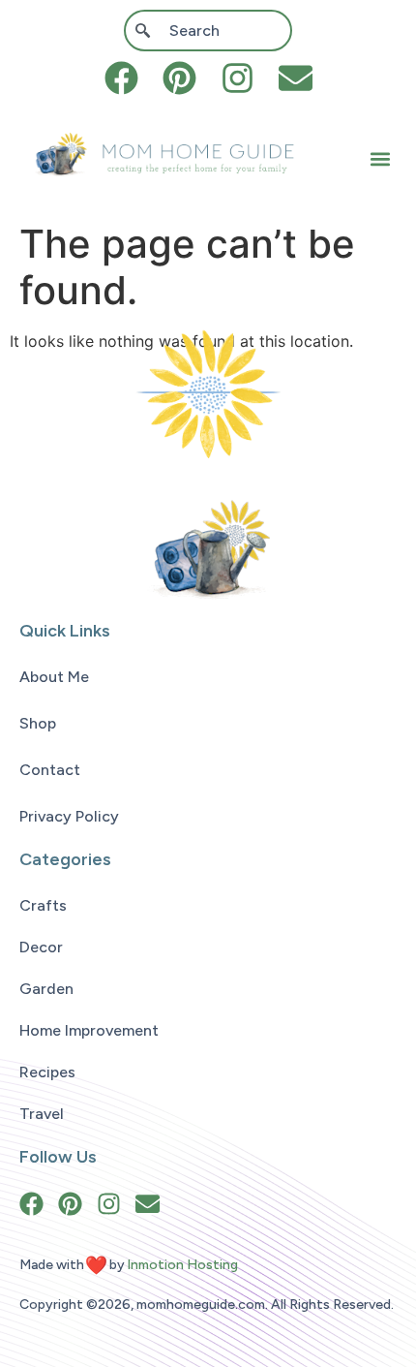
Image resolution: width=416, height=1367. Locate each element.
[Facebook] (121, 78)
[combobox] (208, 30)
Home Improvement (89, 1030)
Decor (41, 947)
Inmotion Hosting (182, 1265)
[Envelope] (295, 78)
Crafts (43, 905)
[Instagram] (237, 78)
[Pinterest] (179, 78)
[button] (381, 159)
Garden (46, 988)
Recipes (47, 1072)
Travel (41, 1113)
